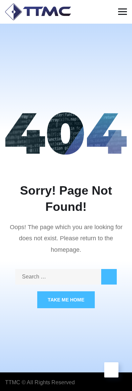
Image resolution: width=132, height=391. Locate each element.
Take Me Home (66, 299)
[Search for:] (66, 276)
